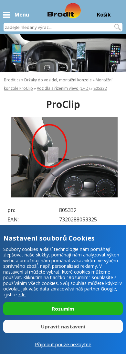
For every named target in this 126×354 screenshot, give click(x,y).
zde (22, 294)
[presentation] (16, 157)
